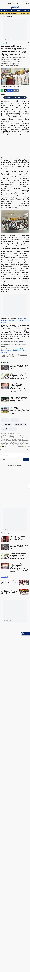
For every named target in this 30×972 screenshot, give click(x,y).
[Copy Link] (17, 90)
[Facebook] (8, 90)
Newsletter (22, 341)
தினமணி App (24, 355)
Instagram (4, 350)
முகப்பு (6, 10)
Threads (19, 350)
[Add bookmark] (28, 43)
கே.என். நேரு (7, 424)
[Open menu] (1, 3)
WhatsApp (3, 346)
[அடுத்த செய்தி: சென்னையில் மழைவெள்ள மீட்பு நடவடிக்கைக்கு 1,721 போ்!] (29, 486)
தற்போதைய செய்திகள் (16, 10)
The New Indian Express (6, 1)
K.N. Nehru (13, 429)
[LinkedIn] (11, 90)
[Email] (14, 90)
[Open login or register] (29, 3)
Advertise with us (7, 39)
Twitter (22, 349)
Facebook (17, 349)
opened (5, 429)
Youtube (9, 350)
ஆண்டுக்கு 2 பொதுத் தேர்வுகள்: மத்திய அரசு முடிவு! (15, 320)
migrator (3, 94)
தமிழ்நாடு (4, 43)
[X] (5, 90)
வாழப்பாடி (15, 420)
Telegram (14, 350)
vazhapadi (5, 420)
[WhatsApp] (2, 90)
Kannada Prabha (15, 1)
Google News (4, 352)
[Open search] (3, 3)
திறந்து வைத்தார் (20, 424)
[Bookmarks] (26, 3)
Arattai (23, 350)
